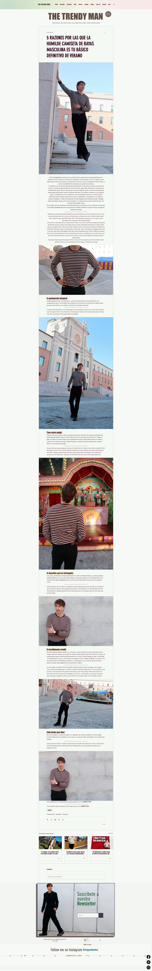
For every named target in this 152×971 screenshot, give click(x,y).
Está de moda (50, 814)
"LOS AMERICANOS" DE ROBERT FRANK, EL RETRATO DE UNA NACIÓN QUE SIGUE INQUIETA (101, 853)
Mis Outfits (58, 814)
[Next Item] (146, 960)
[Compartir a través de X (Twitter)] (51, 819)
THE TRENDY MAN (44, 4)
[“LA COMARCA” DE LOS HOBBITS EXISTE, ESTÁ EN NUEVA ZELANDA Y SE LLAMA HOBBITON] (50, 842)
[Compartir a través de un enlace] (59, 819)
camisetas (49, 810)
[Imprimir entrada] (63, 819)
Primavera (65, 814)
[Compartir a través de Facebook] (47, 819)
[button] (62, 4)
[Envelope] (87, 939)
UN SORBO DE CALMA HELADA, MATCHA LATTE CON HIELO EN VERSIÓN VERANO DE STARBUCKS (75, 853)
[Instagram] (148, 967)
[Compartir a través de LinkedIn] (55, 819)
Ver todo (111, 833)
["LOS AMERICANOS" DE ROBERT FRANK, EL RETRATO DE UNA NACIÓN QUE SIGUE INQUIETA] (101, 842)
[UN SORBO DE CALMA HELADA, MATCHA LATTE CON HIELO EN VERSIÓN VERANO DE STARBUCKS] (76, 842)
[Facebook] (148, 957)
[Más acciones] (104, 32)
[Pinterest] (148, 962)
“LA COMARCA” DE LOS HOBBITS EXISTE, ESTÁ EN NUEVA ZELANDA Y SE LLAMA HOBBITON (50, 853)
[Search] (113, 4)
